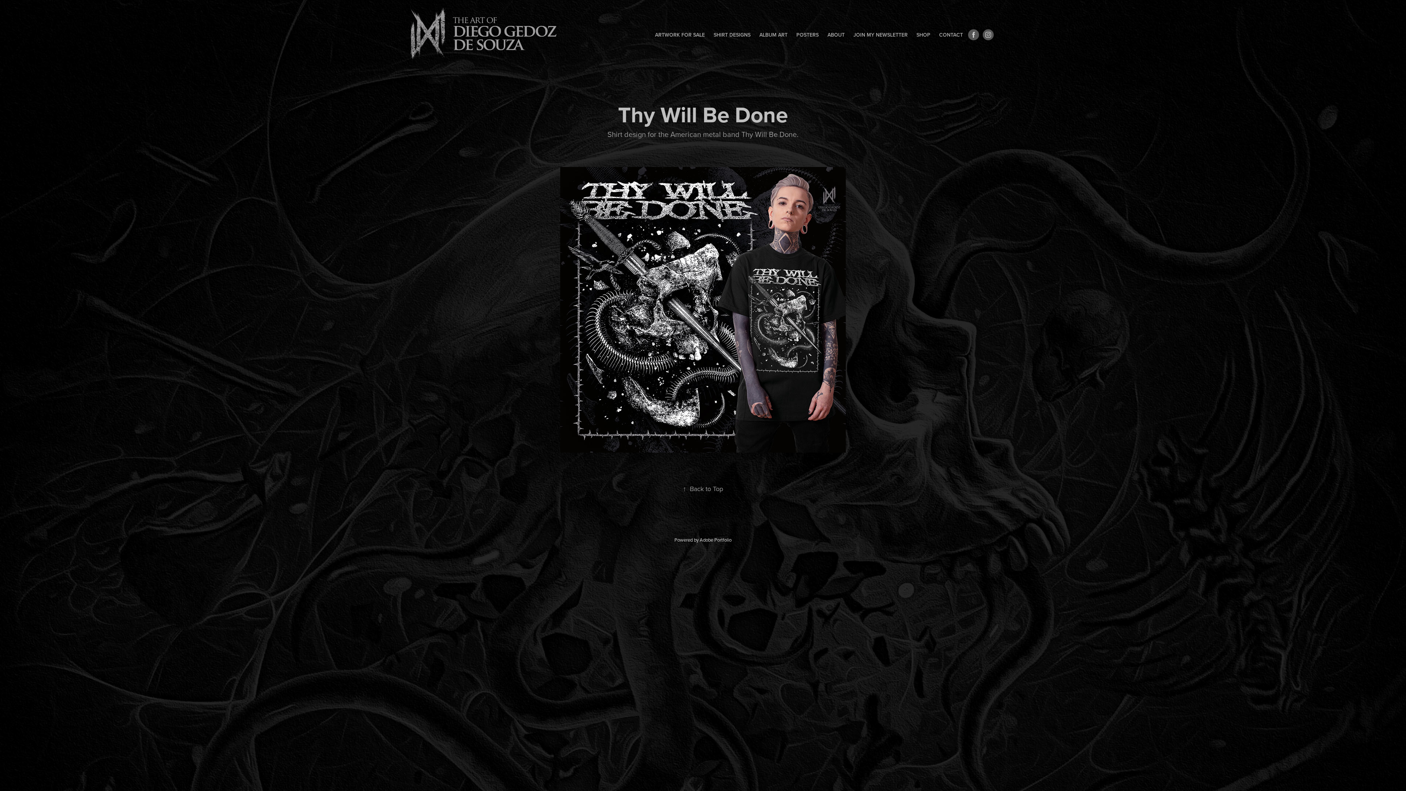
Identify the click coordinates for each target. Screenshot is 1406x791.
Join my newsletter (880, 34)
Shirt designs (732, 34)
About (836, 34)
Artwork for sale (680, 34)
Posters (807, 34)
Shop (923, 34)
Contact (951, 34)
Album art (773, 34)
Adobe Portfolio (716, 539)
